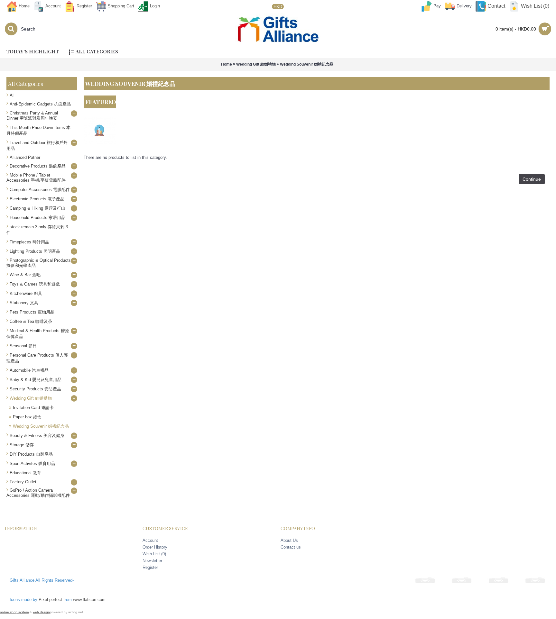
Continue (532, 179)
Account (150, 540)
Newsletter (152, 560)
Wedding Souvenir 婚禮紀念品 (306, 64)
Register (150, 567)
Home (226, 64)
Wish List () (154, 553)
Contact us (291, 547)
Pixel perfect (50, 599)
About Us (289, 540)
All (12, 95)
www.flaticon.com (89, 599)
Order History (155, 547)
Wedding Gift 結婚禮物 (256, 64)
